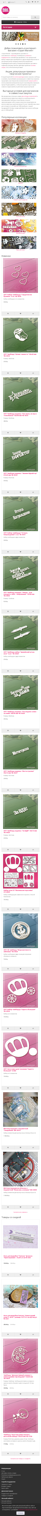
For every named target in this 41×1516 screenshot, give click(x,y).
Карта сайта (4, 1488)
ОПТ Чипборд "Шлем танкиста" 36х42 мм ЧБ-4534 (20, 355)
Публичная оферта (7, 1477)
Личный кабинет (6, 1501)
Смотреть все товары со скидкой (20, 1458)
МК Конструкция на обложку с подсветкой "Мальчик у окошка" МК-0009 (20, 1189)
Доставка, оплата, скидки (8, 1473)
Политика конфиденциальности (11, 1475)
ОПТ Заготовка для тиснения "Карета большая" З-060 (19, 1070)
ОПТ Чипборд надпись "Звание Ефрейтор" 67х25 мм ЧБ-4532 (20, 474)
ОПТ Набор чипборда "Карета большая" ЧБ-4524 (20, 1010)
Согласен (20, 1513)
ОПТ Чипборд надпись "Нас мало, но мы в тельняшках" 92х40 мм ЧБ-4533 (20, 414)
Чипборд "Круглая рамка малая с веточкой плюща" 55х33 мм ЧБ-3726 (18, 1435)
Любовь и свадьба (20, 133)
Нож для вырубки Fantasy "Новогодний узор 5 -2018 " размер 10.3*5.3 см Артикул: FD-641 (20, 1317)
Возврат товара (6, 1486)
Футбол (20, 183)
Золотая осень (20, 216)
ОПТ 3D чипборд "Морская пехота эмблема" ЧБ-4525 (17, 951)
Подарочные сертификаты (9, 1493)
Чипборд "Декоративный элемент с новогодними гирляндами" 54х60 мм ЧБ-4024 (18, 1376)
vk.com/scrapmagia (18, 77)
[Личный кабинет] (29, 2)
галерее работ (32, 81)
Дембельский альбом (20, 150)
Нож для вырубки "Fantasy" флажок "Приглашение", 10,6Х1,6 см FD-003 (18, 1257)
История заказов (6, 1503)
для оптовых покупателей (29, 96)
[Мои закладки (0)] (32, 2)
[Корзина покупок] (35, 2)
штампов (27, 55)
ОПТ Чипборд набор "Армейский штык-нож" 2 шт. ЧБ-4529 (19, 653)
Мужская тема (20, 250)
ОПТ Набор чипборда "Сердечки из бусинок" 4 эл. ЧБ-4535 (18, 295)
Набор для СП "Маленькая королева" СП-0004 (18, 891)
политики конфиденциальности (27, 1509)
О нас (3, 1471)
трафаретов (4, 57)
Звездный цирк (20, 233)
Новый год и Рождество (20, 200)
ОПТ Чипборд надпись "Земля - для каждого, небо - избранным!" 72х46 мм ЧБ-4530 (19, 594)
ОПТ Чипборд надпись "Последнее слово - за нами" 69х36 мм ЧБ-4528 (20, 712)
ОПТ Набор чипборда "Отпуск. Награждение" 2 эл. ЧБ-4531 (16, 534)
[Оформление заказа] (38, 2)
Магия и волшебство (20, 166)
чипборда (14, 55)
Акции (3, 1479)
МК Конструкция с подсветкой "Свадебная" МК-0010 (16, 1129)
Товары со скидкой (7, 1495)
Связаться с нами (6, 1484)
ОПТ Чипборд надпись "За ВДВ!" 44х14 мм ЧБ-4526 (20, 831)
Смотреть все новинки (20, 1212)
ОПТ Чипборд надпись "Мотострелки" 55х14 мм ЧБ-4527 (19, 772)
